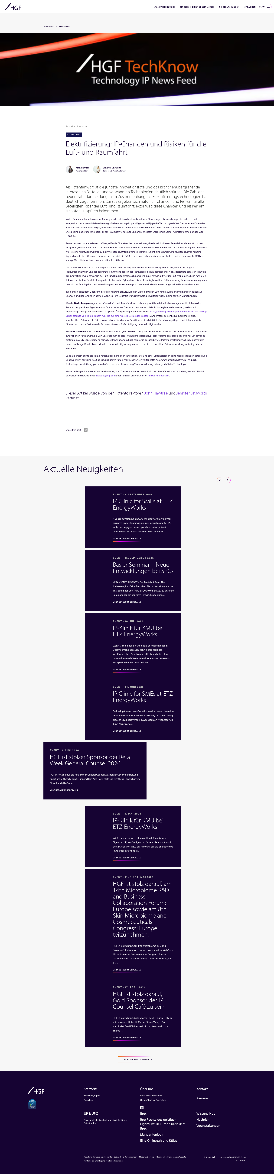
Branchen (88, 1100)
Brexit (144, 1113)
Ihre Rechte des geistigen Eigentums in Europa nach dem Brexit (163, 1124)
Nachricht (203, 1119)
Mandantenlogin (164, 7)
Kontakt (202, 1089)
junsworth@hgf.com (158, 375)
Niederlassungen (229, 7)
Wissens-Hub (48, 26)
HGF (13, 6)
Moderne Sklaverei (146, 1157)
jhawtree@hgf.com (106, 375)
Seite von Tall (209, 1157)
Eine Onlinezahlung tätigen (159, 1140)
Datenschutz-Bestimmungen (125, 1157)
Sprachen (250, 7)
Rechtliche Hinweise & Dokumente (98, 1157)
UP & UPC (91, 1113)
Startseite (91, 1089)
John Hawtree (156, 393)
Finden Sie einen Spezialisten (197, 7)
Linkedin (86, 430)
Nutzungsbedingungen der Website (171, 1157)
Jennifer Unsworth (191, 393)
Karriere (202, 1098)
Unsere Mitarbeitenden (151, 1095)
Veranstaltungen (208, 1125)
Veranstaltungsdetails (127, 538)
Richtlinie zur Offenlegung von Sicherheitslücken (104, 1161)
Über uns (146, 1089)
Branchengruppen (92, 1095)
